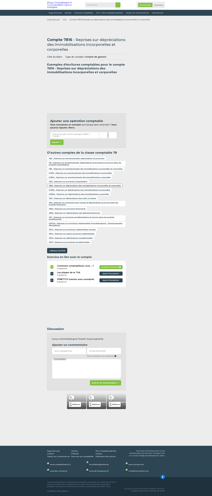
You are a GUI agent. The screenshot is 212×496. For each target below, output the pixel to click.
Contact (50, 454)
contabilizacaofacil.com (138, 471)
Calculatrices (157, 13)
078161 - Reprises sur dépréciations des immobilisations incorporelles (79, 190)
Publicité (75, 454)
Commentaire (60, 359)
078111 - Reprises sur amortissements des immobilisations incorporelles (80, 173)
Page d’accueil (55, 13)
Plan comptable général (106, 451)
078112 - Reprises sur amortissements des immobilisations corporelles (80, 177)
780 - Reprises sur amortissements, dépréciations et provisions (77, 158)
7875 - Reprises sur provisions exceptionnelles (69, 242)
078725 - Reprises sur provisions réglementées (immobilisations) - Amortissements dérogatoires (85, 224)
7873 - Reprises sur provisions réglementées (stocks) (72, 229)
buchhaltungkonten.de (99, 464)
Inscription (158, 5)
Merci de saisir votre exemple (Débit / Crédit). (71, 135)
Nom (63, 351)
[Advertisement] (86, 29)
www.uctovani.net (136, 464)
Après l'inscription (111, 273)
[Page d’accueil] (60, 5)
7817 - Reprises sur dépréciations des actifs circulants (72, 198)
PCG (65, 19)
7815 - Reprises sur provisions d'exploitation (68, 181)
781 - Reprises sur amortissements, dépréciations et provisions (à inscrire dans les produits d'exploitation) (85, 164)
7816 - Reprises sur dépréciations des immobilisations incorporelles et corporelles (85, 186)
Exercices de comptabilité (82, 456)
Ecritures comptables (83, 13)
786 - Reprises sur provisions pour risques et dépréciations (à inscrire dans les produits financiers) (83, 203)
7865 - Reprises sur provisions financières (67, 209)
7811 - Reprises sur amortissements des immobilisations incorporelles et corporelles (86, 169)
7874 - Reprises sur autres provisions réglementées (71, 234)
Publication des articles (106, 456)
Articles (68, 13)
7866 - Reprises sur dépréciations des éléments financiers (74, 213)
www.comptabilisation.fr (60, 464)
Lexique (99, 454)
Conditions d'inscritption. (58, 491)
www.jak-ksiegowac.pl (98, 471)
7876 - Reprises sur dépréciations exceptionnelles (71, 238)
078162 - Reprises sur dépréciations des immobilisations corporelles (79, 194)
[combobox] (103, 135)
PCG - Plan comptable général (109, 13)
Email (97, 351)
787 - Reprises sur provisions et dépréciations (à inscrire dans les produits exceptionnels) (81, 218)
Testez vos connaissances (137, 13)
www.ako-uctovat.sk (58, 471)
